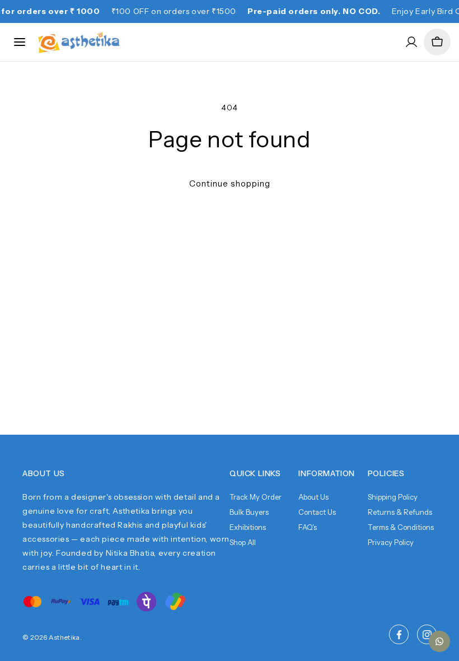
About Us (313, 496)
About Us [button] (43, 473)
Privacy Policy (391, 542)
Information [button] (326, 473)
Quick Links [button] (255, 473)
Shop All (243, 542)
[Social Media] (399, 634)
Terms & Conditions (401, 527)
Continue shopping (229, 183)
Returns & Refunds (400, 512)
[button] (437, 42)
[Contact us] (439, 641)
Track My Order (256, 496)
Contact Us (317, 512)
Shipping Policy (393, 496)
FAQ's (307, 527)
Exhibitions (248, 527)
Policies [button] (386, 473)
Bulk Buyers (249, 512)
